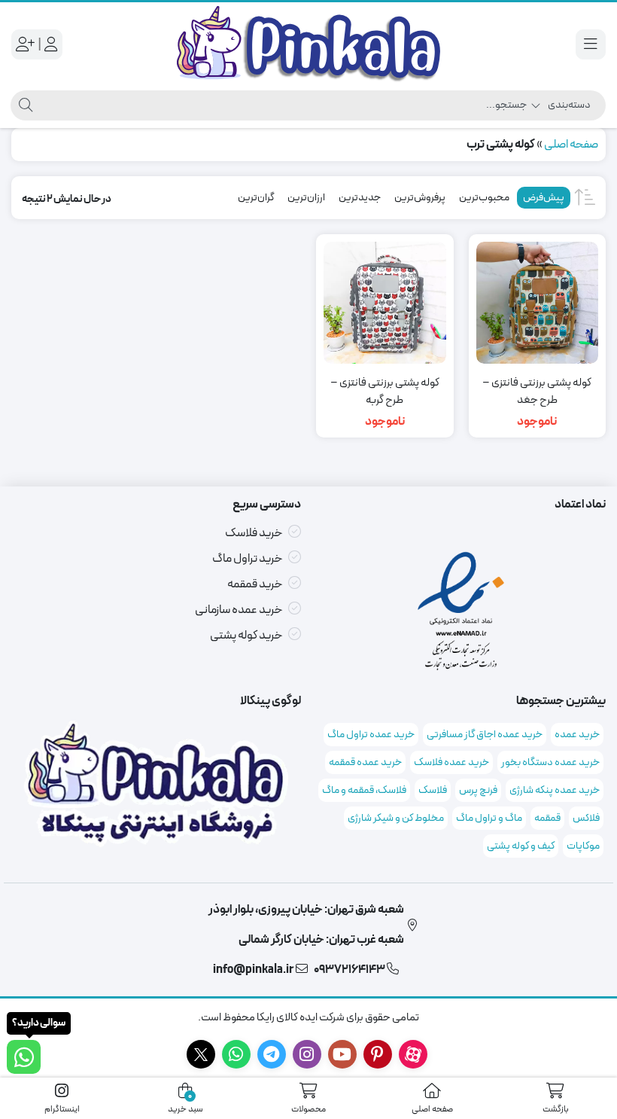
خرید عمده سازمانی (239, 610)
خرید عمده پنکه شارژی (554, 790)
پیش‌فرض (543, 198)
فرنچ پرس (478, 790)
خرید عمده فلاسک (451, 762)
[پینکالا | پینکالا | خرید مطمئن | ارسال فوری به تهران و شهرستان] (308, 44)
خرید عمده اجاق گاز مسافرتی (485, 734)
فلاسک (432, 790)
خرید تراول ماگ (247, 559)
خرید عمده (577, 734)
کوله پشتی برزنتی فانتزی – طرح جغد (536, 392)
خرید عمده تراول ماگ (371, 734)
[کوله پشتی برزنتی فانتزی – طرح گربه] (385, 303)
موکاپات (583, 846)
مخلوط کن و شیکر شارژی (396, 818)
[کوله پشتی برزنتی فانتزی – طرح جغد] (537, 303)
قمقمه (547, 818)
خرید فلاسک (254, 533)
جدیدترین (360, 198)
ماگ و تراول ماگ (489, 818)
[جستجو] (24, 105)
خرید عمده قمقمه (365, 762)
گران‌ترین (256, 198)
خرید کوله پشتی (246, 636)
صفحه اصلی (571, 145)
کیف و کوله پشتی (521, 846)
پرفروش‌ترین (419, 198)
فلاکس (586, 818)
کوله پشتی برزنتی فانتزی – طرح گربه (384, 392)
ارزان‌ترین (306, 198)
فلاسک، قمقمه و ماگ (364, 790)
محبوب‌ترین (484, 198)
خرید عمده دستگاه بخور (550, 762)
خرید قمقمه (255, 584)
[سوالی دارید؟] (24, 1057)
